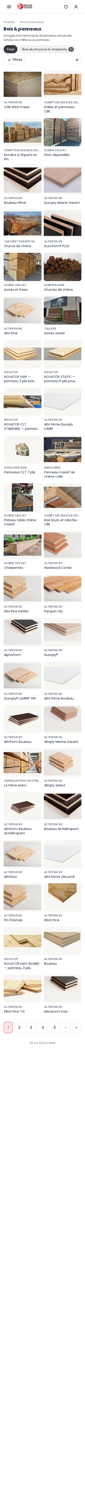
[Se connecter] (75, 6)
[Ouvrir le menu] (9, 6)
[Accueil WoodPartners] (24, 7)
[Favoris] (65, 6)
